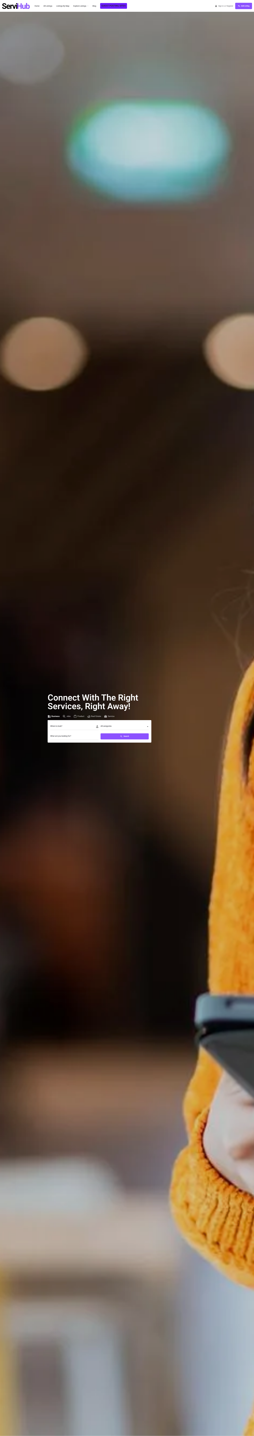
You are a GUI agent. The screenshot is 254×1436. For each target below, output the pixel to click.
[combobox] (125, 727)
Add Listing (245, 6)
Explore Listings (79, 6)
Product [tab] (80, 716)
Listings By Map (62, 6)
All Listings (47, 6)
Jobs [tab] (68, 716)
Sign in (221, 6)
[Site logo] (16, 6)
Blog (94, 6)
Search (126, 736)
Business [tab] (55, 716)
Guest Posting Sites (113, 6)
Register (229, 6)
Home (37, 6)
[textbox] (125, 727)
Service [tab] (111, 716)
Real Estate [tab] (96, 716)
